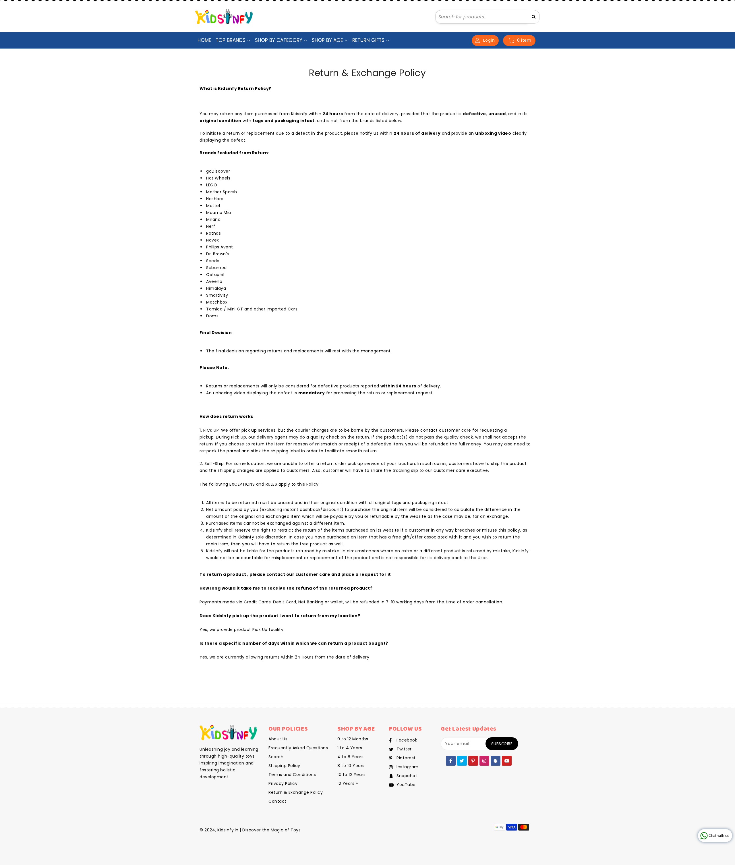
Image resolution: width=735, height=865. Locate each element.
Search (275, 757)
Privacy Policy (282, 783)
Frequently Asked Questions (298, 748)
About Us (277, 739)
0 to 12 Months (352, 739)
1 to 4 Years (349, 748)
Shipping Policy (284, 766)
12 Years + (347, 783)
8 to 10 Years (351, 766)
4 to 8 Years (350, 757)
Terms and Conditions (292, 774)
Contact (277, 801)
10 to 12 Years (351, 774)
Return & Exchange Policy (295, 792)
